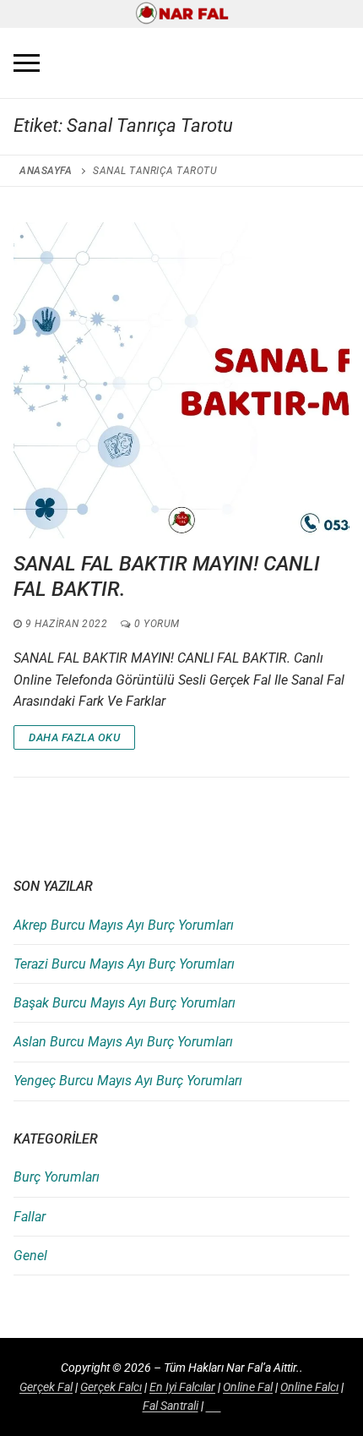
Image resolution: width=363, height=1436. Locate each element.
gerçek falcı (111, 1387)
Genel (30, 1256)
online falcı (309, 1387)
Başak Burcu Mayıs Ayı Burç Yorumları (125, 1003)
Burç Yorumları (57, 1177)
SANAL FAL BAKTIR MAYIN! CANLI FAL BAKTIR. (167, 576)
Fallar (30, 1217)
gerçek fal (46, 1387)
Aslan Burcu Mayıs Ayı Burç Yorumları (123, 1042)
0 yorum (156, 624)
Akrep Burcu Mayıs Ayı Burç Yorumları (124, 925)
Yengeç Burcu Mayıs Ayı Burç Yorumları (128, 1081)
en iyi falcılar (182, 1387)
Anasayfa (45, 171)
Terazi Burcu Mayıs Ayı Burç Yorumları (124, 964)
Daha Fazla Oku (74, 737)
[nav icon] (27, 63)
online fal (248, 1387)
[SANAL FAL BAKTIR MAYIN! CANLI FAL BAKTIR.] (181, 380)
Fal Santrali (170, 1405)
